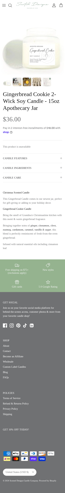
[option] (32, 43)
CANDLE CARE (12, 177)
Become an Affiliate (13, 356)
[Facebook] (5, 325)
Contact (7, 351)
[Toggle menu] (4, 5)
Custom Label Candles (14, 367)
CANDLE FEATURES (15, 158)
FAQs (6, 377)
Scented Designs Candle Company (24, 481)
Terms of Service (11, 398)
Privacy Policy (10, 408)
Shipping (7, 414)
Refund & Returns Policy (16, 403)
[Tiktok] (25, 325)
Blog (5, 372)
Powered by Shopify (47, 481)
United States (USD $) (17, 472)
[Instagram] (12, 325)
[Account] (53, 5)
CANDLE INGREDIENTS (17, 168)
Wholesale (8, 361)
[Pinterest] (18, 325)
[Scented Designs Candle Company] (32, 5)
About (6, 346)
